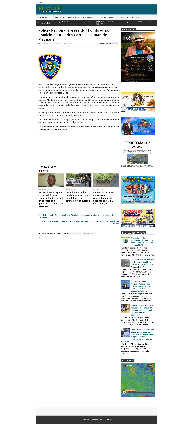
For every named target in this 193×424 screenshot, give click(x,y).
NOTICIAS (49, 43)
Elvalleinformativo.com (96, 419)
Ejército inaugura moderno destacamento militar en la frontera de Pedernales (142, 262)
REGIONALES (73, 17)
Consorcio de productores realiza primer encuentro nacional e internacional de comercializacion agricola (142, 310)
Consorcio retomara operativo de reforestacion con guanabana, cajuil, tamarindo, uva (103, 198)
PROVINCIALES (57, 17)
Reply (41, 43)
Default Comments (76, 233)
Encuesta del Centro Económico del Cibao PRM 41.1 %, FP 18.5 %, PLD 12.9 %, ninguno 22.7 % (142, 241)
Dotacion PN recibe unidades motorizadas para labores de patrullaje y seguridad (78, 196)
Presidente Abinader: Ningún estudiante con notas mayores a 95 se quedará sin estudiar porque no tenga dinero (141, 286)
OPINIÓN (135, 17)
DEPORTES (123, 17)
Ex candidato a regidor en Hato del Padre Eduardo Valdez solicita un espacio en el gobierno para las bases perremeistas (51, 199)
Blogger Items (108, 419)
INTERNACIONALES (106, 17)
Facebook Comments (89, 233)
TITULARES (44, 23)
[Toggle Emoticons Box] (39, 237)
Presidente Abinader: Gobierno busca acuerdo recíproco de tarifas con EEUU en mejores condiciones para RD (96, 22)
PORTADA (42, 17)
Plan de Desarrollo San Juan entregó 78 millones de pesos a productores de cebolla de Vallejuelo (76, 216)
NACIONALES (88, 17)
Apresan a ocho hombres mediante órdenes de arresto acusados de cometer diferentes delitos (80, 222)
